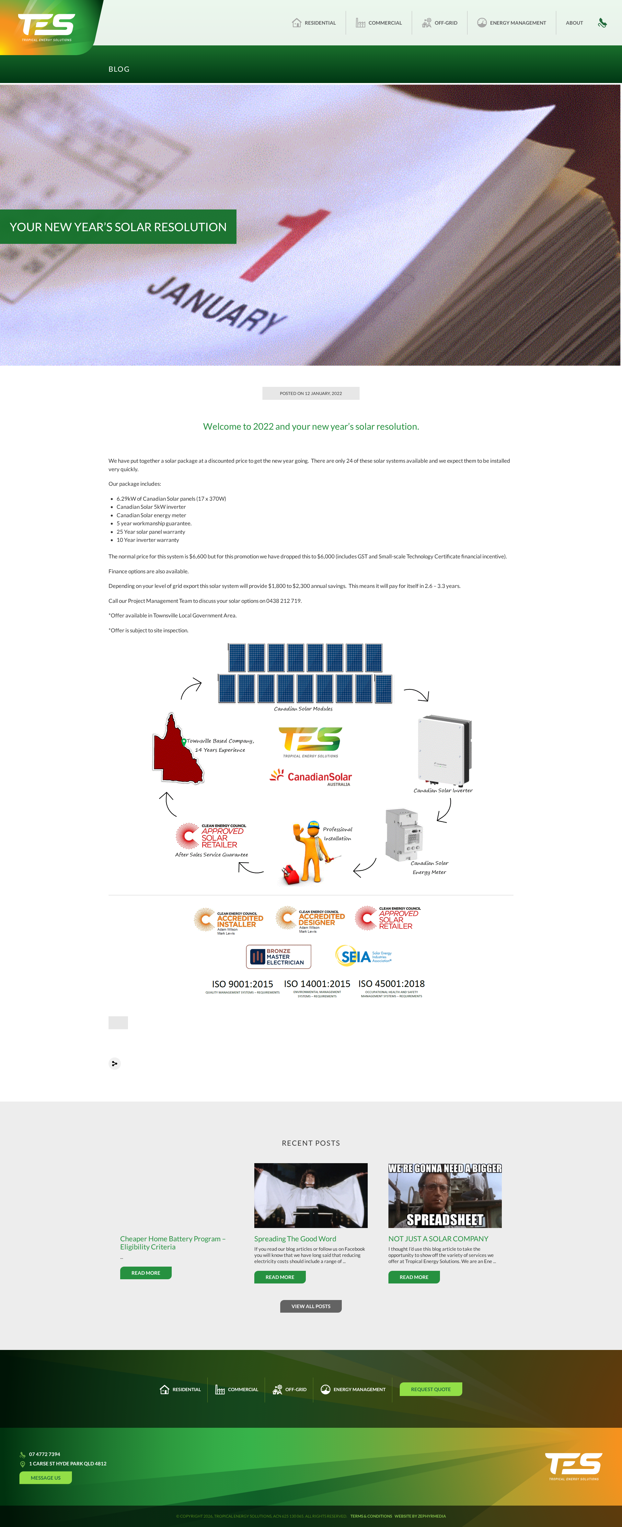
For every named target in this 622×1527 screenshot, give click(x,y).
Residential (320, 23)
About (574, 23)
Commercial (385, 23)
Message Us (46, 1477)
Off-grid (446, 23)
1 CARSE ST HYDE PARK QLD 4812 (68, 1463)
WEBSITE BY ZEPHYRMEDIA (420, 1516)
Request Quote (431, 1389)
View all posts (311, 1306)
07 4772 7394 (44, 1454)
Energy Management (518, 23)
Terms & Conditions (371, 1516)
